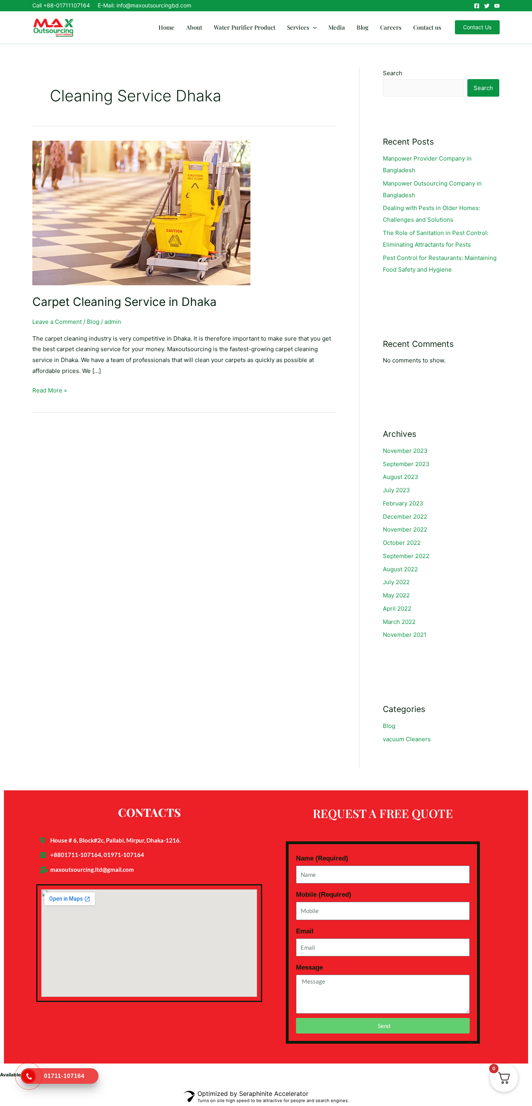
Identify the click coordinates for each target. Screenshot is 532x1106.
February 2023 (403, 503)
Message (309, 967)
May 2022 (396, 595)
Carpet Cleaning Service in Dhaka (124, 302)
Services (298, 27)
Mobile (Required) (323, 894)
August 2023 (400, 477)
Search (392, 73)
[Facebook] (476, 6)
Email (305, 931)
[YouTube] (497, 6)
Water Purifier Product (244, 27)
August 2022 (400, 569)
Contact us (427, 27)
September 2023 (406, 464)
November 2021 (404, 634)
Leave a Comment (57, 321)
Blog (362, 27)
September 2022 (406, 556)
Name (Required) (322, 858)
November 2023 (405, 450)
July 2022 (396, 582)
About (194, 27)
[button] (313, 27)
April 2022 (397, 608)
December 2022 (405, 516)
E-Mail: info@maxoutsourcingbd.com (144, 5)
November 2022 (405, 529)
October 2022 (402, 542)
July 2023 (396, 490)
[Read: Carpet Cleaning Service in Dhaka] (141, 212)
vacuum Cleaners (407, 739)
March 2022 (399, 621)
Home (166, 27)
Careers (391, 27)
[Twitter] (487, 6)
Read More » (49, 389)
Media (336, 27)
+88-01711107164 (66, 5)
